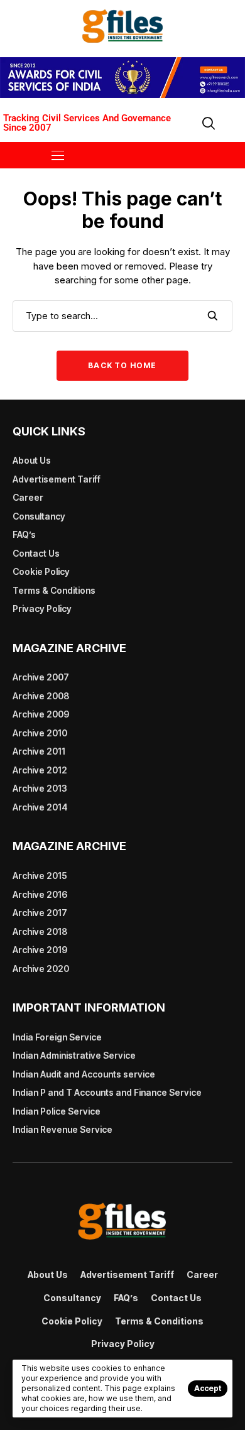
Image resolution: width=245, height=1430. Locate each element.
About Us (32, 460)
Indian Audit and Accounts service (84, 1074)
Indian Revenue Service (62, 1129)
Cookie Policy (41, 571)
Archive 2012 (40, 770)
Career (28, 497)
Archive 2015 (40, 875)
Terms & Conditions (54, 590)
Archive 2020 (41, 968)
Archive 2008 (41, 695)
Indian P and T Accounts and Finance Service (107, 1092)
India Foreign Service (57, 1037)
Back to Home (122, 365)
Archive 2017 (40, 912)
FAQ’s (24, 534)
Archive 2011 (39, 751)
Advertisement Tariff (57, 479)
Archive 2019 (40, 949)
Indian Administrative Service (74, 1055)
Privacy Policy (42, 608)
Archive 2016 (40, 894)
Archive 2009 (41, 714)
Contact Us (36, 553)
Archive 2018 (40, 931)
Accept (207, 1388)
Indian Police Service (57, 1111)
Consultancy (39, 516)
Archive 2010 (40, 733)
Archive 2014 (40, 807)
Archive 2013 (40, 788)
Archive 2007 (41, 677)
